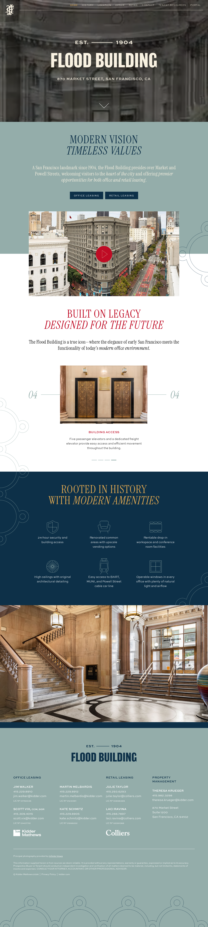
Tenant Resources (172, 5)
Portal (195, 5)
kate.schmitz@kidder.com (78, 818)
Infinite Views (56, 856)
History (88, 5)
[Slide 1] (94, 460)
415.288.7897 (116, 814)
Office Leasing (86, 195)
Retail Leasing (121, 195)
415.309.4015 (23, 814)
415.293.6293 (116, 791)
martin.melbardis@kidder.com (81, 796)
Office (120, 5)
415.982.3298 (162, 795)
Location (104, 5)
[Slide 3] (107, 460)
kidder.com (64, 874)
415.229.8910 (22, 791)
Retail (133, 5)
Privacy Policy (48, 874)
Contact (148, 5)
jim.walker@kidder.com (29, 796)
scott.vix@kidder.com (28, 818)
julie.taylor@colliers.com (123, 796)
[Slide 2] (100, 460)
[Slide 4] (113, 460)
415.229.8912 (69, 791)
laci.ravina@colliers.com (123, 818)
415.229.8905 (70, 814)
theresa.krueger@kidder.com (173, 800)
